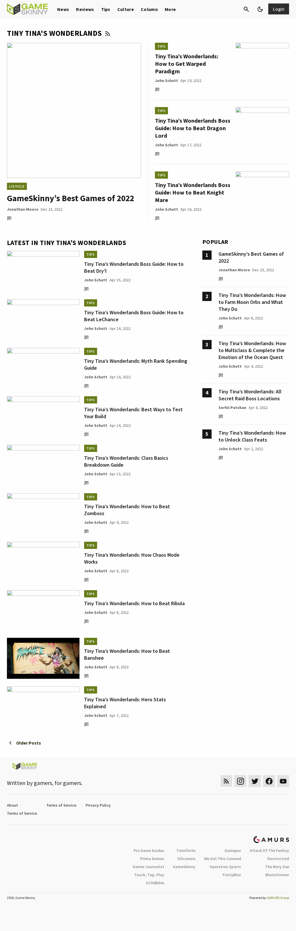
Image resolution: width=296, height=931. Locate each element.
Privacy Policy (98, 805)
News (63, 9)
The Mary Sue (277, 866)
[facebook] (269, 781)
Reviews (85, 9)
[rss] (226, 781)
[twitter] (255, 781)
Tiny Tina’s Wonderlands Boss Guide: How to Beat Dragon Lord (192, 128)
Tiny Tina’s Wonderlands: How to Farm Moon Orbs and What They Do (252, 302)
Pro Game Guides (149, 850)
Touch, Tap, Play (149, 874)
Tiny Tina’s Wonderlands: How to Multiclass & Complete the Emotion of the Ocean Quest (252, 350)
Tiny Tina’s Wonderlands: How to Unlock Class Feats (252, 436)
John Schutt (166, 80)
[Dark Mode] (260, 9)
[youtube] (283, 781)
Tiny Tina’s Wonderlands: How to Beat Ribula (134, 603)
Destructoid (278, 858)
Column (149, 9)
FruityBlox (232, 874)
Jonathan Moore (22, 209)
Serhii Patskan (232, 407)
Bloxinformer (277, 874)
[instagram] (240, 781)
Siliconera (186, 858)
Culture (125, 9)
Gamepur (233, 850)
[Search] (246, 9)
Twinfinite (185, 850)
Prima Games (152, 858)
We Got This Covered (222, 858)
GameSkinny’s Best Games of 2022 (70, 198)
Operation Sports (225, 866)
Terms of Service (61, 805)
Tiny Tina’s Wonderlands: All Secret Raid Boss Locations (250, 395)
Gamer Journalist (148, 866)
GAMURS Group (278, 898)
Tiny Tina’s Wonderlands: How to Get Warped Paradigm (186, 64)
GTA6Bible (155, 882)
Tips (105, 9)
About (12, 805)
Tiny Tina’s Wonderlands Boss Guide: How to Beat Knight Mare (192, 192)
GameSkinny (184, 866)
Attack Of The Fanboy (269, 850)
